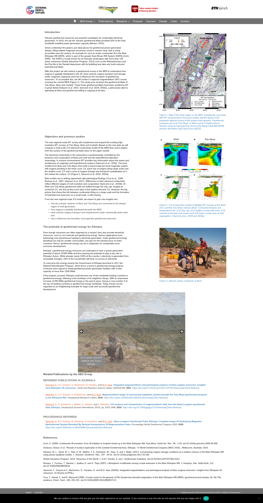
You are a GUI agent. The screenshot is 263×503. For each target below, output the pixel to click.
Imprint (28, 492)
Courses (151, 21)
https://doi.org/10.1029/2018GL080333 (122, 398)
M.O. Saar (107, 385)
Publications (106, 21)
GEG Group (86, 21)
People (163, 21)
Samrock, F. (51, 385)
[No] (259, 498)
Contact (185, 21)
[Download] (179, 388)
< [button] (81, 331)
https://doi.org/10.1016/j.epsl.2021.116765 (152, 388)
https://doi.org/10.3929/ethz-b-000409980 (66, 427)
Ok (206, 498)
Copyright (38, 492)
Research (122, 21)
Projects (137, 21)
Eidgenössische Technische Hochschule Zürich (200, 492)
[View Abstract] (192, 388)
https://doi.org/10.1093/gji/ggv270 (139, 407)
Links (174, 21)
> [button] (181, 331)
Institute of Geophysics (231, 492)
